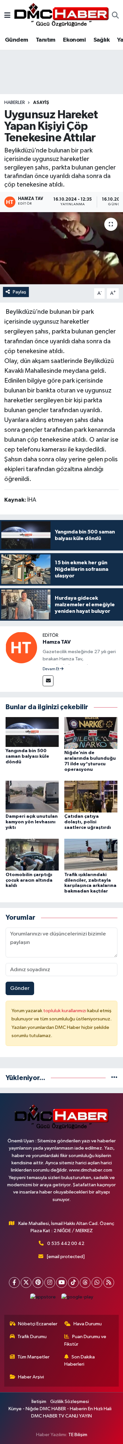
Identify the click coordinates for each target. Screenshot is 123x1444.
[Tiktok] (73, 1282)
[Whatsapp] (97, 1282)
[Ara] (115, 16)
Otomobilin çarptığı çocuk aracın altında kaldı (29, 880)
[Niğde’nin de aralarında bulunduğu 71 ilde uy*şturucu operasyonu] (90, 732)
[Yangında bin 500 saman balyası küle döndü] (32, 731)
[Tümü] (114, 1078)
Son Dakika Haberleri (79, 1360)
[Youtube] (61, 1282)
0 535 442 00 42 (65, 1243)
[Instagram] (49, 1282)
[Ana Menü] (7, 16)
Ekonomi (74, 40)
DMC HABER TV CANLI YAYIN (61, 1416)
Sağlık (101, 40)
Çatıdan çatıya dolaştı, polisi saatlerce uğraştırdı (87, 822)
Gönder (20, 988)
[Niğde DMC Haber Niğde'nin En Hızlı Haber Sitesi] (61, 15)
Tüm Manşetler (33, 1356)
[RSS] (108, 1282)
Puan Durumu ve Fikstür (85, 1340)
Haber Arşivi (31, 1376)
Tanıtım (45, 40)
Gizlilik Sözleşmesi (69, 1401)
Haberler (14, 102)
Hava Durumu (87, 1323)
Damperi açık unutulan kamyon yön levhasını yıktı (32, 822)
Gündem (16, 40)
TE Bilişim (77, 1434)
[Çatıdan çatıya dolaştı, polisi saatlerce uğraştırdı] (90, 796)
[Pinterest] (37, 1282)
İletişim (38, 1401)
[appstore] (43, 1299)
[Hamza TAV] (21, 647)
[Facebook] (14, 1282)
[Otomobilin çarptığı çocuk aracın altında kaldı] (32, 854)
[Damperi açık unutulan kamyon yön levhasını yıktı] (32, 796)
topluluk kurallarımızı (65, 1010)
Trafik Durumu (32, 1336)
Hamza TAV (57, 642)
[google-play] (77, 1299)
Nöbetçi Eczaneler (37, 1323)
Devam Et (51, 669)
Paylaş (19, 292)
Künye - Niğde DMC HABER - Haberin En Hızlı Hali (60, 1408)
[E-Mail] (48, 680)
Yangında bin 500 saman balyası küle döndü (27, 756)
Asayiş (41, 102)
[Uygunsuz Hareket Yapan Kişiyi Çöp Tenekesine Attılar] (61, 248)
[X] (26, 1282)
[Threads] (85, 1282)
